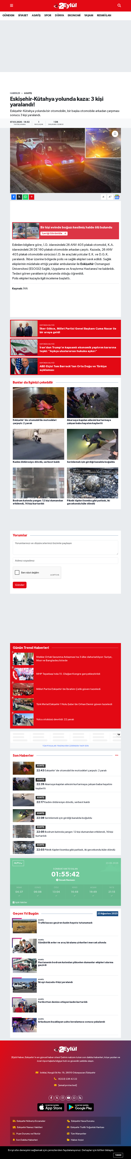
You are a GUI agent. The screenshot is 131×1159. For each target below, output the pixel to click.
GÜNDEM (8, 15)
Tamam (118, 1155)
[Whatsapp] (74, 1098)
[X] (57, 1098)
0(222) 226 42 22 (67, 1079)
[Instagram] (62, 1098)
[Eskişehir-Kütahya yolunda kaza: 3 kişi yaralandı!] (65, 160)
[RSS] (80, 1098)
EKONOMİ (74, 15)
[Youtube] (68, 1098)
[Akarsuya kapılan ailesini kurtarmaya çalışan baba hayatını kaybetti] (92, 402)
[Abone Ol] (117, 197)
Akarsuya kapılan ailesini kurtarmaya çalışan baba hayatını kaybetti (74, 786)
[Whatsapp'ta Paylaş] (25, 197)
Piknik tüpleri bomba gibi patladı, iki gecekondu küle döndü (75, 849)
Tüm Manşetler (78, 1133)
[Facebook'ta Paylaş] (13, 197)
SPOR (47, 15)
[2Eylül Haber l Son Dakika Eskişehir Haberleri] (65, 5)
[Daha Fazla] (31, 197)
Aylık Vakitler (21, 902)
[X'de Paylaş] (19, 197)
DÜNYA (59, 15)
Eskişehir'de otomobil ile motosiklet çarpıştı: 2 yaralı (71, 770)
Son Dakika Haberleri (27, 1140)
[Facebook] (51, 1098)
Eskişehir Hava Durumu (82, 1121)
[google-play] (80, 1107)
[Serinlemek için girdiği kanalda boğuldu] (92, 444)
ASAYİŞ (36, 15)
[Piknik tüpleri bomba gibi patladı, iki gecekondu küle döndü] (92, 483)
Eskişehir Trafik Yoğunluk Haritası (87, 1127)
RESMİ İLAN (104, 15)
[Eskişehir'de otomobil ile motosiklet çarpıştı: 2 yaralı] (38, 402)
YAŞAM (88, 15)
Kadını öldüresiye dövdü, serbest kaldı (36, 462)
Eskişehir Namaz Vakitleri (29, 1127)
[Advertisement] (68, 82)
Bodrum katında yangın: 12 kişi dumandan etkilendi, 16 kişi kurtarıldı (74, 833)
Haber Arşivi (77, 1140)
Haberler (15, 93)
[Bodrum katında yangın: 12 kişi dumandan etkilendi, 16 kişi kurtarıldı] (38, 483)
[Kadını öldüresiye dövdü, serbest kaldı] (38, 444)
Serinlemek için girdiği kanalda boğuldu (91, 462)
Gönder (19, 585)
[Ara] (119, 5)
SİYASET (23, 15)
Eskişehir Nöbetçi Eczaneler (31, 1121)
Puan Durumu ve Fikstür (28, 1133)
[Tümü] (116, 755)
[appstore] (51, 1107)
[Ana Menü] (11, 5)
